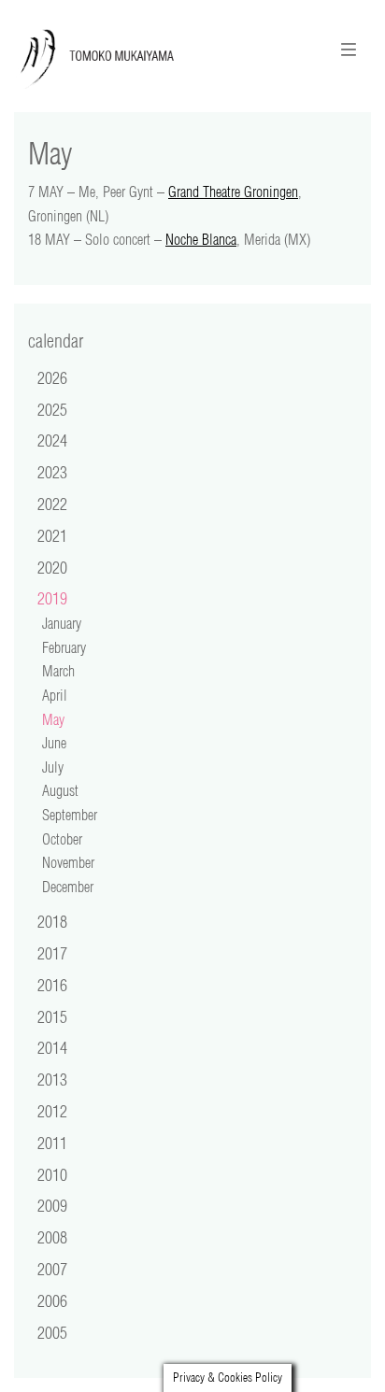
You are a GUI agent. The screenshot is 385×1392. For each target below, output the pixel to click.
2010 (52, 1174)
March (58, 670)
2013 (52, 1079)
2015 (52, 1016)
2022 (52, 503)
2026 (52, 377)
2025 (52, 409)
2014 (52, 1047)
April (54, 695)
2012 (52, 1111)
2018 (52, 921)
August (60, 790)
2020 (52, 567)
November (68, 862)
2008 (52, 1237)
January (61, 623)
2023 (52, 472)
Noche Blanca (200, 239)
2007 (52, 1268)
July (53, 767)
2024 (52, 440)
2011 (52, 1142)
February (64, 647)
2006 (52, 1300)
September (69, 814)
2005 (52, 1332)
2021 (52, 535)
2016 (52, 984)
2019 (52, 598)
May (53, 719)
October (62, 839)
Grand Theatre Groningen (233, 191)
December (67, 886)
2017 (52, 953)
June (54, 742)
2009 (52, 1205)
